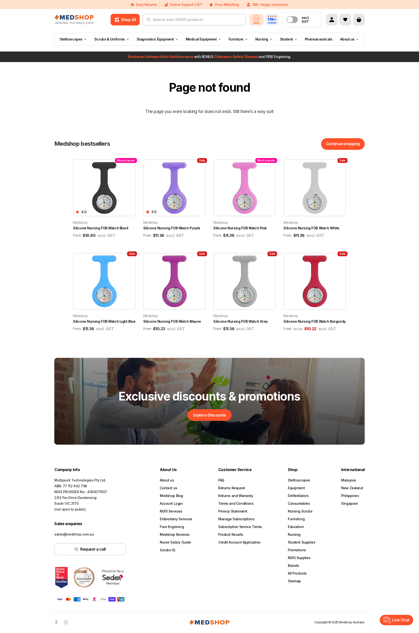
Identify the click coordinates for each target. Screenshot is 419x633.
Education (296, 527)
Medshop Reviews (175, 534)
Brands (293, 565)
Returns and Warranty (235, 496)
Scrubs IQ (167, 550)
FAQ (221, 480)
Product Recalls (230, 534)
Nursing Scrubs (300, 511)
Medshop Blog (171, 496)
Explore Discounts (209, 415)
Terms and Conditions (236, 503)
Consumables (299, 503)
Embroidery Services (176, 519)
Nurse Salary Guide (175, 542)
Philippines (350, 496)
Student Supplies (301, 542)
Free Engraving (172, 527)
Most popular (126, 160)
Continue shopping (343, 143)
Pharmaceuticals (318, 39)
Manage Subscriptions (236, 519)
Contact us (168, 488)
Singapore (349, 503)
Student (286, 39)
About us (347, 39)
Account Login (171, 503)
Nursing (261, 39)
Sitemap (294, 581)
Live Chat (400, 619)
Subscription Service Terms (240, 527)
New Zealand (352, 488)
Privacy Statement (232, 511)
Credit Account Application (239, 542)
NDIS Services (171, 511)
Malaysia (348, 480)
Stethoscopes (71, 39)
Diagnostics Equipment (155, 39)
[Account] (332, 19)
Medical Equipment (201, 39)
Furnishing (296, 519)
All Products (297, 573)
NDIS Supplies (299, 558)
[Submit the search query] (148, 22)
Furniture (236, 39)
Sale (202, 160)
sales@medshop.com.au (74, 534)
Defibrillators (298, 496)
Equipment (296, 488)
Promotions (297, 550)
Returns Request (231, 488)
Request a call (92, 549)
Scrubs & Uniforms (109, 39)
